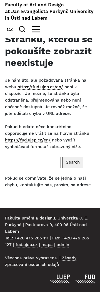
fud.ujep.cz (27, 244)
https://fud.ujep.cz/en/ (40, 86)
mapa (47, 244)
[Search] (23, 29)
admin (63, 244)
